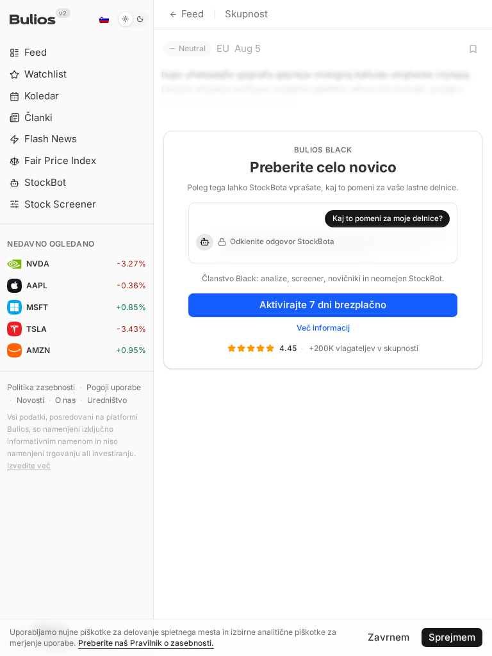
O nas (65, 400)
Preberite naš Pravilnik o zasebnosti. (146, 643)
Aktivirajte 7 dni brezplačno (322, 305)
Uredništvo (107, 400)
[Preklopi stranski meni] (153, 328)
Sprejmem (452, 637)
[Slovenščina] (103, 19)
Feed (192, 14)
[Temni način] (133, 19)
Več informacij (323, 327)
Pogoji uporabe (113, 387)
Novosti (30, 400)
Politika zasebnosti (41, 387)
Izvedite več (29, 465)
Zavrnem (388, 637)
